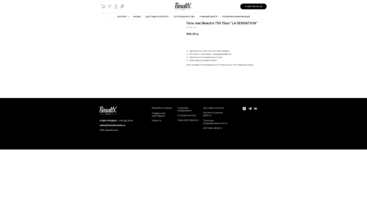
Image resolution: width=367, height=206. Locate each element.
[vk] (255, 110)
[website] (103, 6)
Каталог (122, 16)
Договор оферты (212, 128)
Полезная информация (236, 16)
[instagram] (244, 110)
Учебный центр (208, 16)
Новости (156, 120)
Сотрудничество (184, 16)
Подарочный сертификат (158, 114)
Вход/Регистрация (162, 108)
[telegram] (250, 110)
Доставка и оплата (157, 16)
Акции (137, 16)
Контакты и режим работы (213, 114)
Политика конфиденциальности (215, 121)
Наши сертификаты (188, 120)
